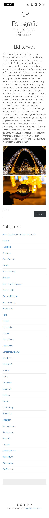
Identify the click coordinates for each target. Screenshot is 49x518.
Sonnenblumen (9, 426)
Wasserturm (8, 456)
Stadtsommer (9, 432)
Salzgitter (7, 419)
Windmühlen (8, 463)
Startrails (6, 438)
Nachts (6, 370)
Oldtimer (6, 395)
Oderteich (7, 389)
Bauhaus (7, 253)
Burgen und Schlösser (12, 284)
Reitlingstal (7, 413)
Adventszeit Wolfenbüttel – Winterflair (19, 234)
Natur (5, 376)
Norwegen (7, 382)
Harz (5, 314)
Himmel (6, 333)
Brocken (6, 277)
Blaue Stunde (8, 259)
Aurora (6, 240)
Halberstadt (8, 308)
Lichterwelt (7, 345)
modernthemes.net (33, 508)
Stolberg (6, 444)
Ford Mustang (9, 302)
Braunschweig (9, 271)
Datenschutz (8, 290)
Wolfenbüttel (8, 469)
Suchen (6, 209)
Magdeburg (8, 358)
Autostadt (7, 246)
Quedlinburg (8, 407)
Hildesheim (7, 327)
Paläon (6, 401)
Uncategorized (9, 450)
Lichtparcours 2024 (11, 351)
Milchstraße (8, 364)
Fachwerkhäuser (10, 296)
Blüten (5, 265)
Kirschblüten (8, 339)
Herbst (6, 321)
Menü (9, 4)
